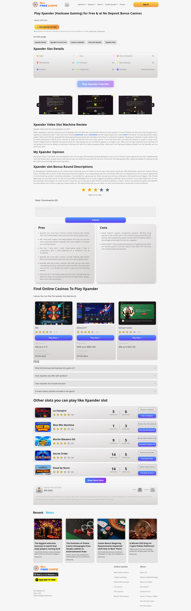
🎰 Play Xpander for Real (47, 27)
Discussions (144, 587)
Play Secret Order (147, 459)
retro (125, 135)
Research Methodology (149, 577)
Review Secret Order (147, 452)
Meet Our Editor (146, 582)
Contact (146, 489)
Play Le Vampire (147, 416)
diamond (79, 135)
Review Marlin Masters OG (147, 438)
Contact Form (145, 591)
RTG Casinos (118, 591)
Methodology (101, 31)
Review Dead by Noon (147, 467)
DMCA (155, 596)
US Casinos (118, 587)
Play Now (53, 338)
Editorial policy (93, 31)
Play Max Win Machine (147, 430)
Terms (142, 596)
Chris (134, 489)
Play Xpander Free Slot (95, 84)
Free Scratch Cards (147, 601)
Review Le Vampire (147, 410)
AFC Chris (43, 20)
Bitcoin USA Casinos (121, 596)
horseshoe (93, 135)
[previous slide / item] (39, 105)
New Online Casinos (121, 582)
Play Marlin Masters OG (147, 444)
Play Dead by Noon (147, 473)
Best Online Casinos (121, 572)
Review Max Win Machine (147, 424)
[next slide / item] (152, 105)
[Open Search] (67, 4)
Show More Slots (95, 480)
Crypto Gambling (120, 577)
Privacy (149, 596)
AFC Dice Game (145, 606)
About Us (143, 572)
